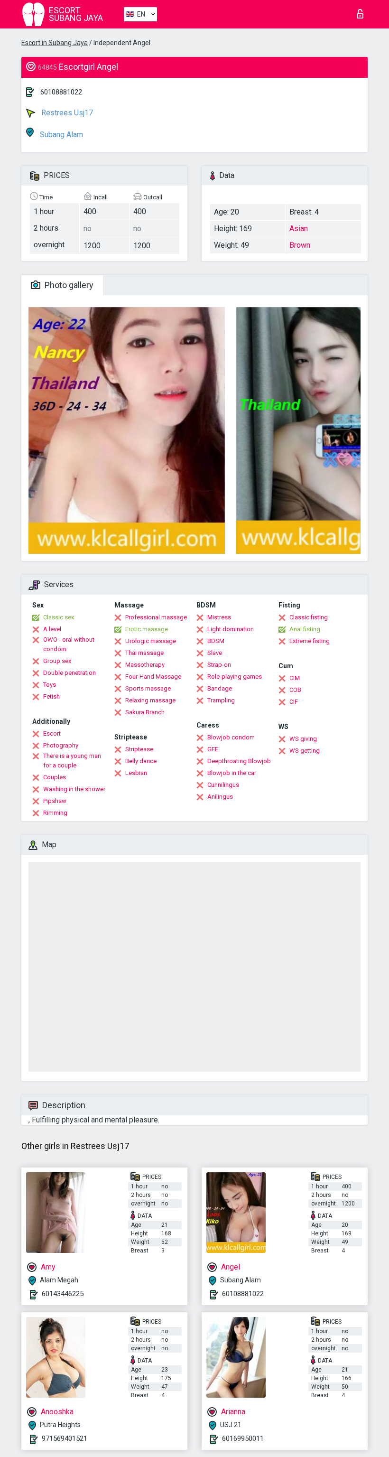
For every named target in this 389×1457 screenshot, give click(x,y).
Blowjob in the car (231, 772)
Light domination (230, 629)
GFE (212, 749)
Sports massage (148, 688)
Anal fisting (304, 629)
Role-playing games (234, 676)
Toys (49, 684)
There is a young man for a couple (72, 760)
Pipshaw (54, 800)
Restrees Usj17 (66, 112)
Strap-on (219, 664)
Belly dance (141, 761)
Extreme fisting (309, 640)
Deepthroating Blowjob (239, 761)
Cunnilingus (223, 784)
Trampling (221, 700)
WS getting (304, 750)
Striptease (139, 749)
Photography (60, 745)
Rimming (55, 812)
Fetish (51, 696)
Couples (54, 777)
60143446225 (62, 1293)
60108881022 (61, 92)
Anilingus (220, 796)
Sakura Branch (145, 712)
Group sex (57, 660)
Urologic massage (150, 640)
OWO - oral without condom (68, 644)
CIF (293, 701)
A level (52, 629)
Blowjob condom (231, 737)
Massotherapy (145, 664)
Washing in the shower (74, 789)
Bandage (219, 688)
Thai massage (144, 652)
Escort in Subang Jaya (54, 43)
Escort (52, 733)
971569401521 (64, 1438)
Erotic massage (146, 629)
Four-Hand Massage (153, 676)
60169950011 (243, 1438)
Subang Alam (60, 134)
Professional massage (156, 617)
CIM (294, 678)
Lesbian (136, 772)
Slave (214, 652)
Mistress (219, 617)
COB (295, 689)
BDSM (215, 640)
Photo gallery (68, 285)
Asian (298, 228)
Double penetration (69, 672)
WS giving (303, 738)
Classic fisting (308, 617)
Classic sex (58, 617)
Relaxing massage (150, 700)
